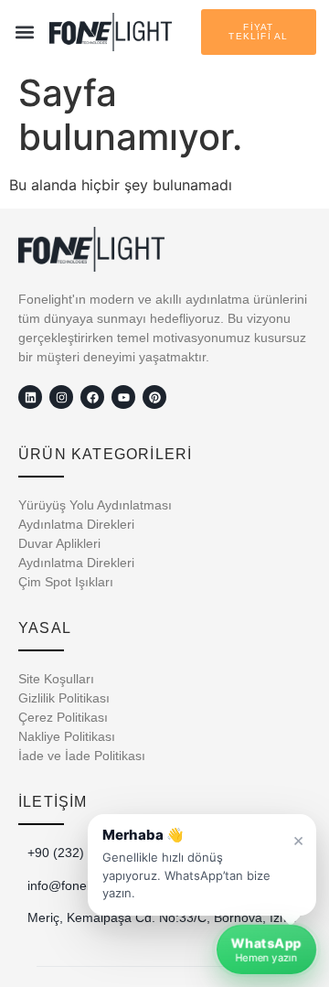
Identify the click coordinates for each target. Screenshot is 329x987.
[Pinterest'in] (154, 397)
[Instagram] (61, 397)
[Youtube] (123, 397)
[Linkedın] (30, 397)
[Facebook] (92, 397)
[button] (25, 32)
